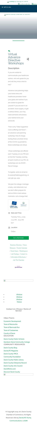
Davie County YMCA (11, 354)
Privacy (19, 309)
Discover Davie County (12, 372)
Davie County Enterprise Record (15, 363)
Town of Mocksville (10, 324)
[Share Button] (27, 59)
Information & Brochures (18, 257)
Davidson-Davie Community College (17, 342)
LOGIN (25, 421)
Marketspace (24, 251)
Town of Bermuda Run (12, 327)
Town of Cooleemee (11, 330)
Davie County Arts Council (13, 366)
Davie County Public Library (14, 360)
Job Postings (15, 254)
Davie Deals (14, 251)
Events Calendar (22, 248)
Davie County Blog (10, 348)
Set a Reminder (18, 238)
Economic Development (12, 321)
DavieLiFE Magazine (11, 351)
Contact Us (23, 254)
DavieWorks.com (10, 369)
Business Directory (16, 245)
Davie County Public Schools (14, 339)
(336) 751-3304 (7, 7)
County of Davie (9, 333)
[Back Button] (9, 51)
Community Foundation (12, 357)
